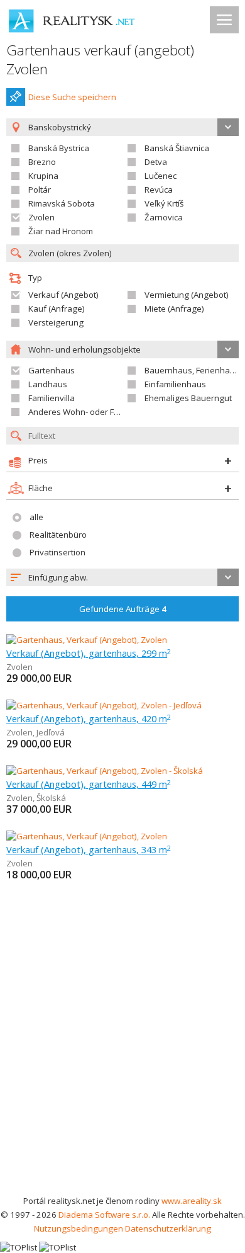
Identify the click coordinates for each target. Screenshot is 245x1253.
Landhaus (47, 384)
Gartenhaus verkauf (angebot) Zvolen (100, 59)
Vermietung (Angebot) (186, 294)
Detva (155, 161)
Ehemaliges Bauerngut (188, 398)
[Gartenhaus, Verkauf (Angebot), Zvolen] (86, 639)
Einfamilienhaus (175, 384)
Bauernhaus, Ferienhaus (191, 370)
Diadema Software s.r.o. (104, 1214)
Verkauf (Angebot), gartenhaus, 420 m (88, 718)
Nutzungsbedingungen (78, 1228)
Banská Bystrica (58, 148)
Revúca (158, 189)
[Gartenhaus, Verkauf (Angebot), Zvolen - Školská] (104, 770)
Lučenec (160, 175)
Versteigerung (56, 322)
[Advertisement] (122, 1065)
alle (36, 517)
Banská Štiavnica (176, 148)
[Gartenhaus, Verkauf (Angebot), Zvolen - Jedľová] (104, 705)
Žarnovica (163, 217)
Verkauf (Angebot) (63, 294)
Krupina (43, 175)
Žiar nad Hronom (60, 231)
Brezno (42, 161)
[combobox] (122, 577)
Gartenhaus (51, 370)
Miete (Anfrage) (174, 308)
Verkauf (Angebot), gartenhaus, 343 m (88, 849)
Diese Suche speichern (72, 97)
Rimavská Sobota (61, 203)
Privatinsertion (57, 552)
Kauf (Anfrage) (56, 308)
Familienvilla (51, 398)
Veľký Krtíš (163, 203)
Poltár (39, 189)
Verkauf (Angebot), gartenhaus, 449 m (88, 784)
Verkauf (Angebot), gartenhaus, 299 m (88, 653)
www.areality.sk (191, 1200)
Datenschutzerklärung (168, 1228)
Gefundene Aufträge (122, 609)
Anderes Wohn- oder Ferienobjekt (93, 411)
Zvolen (41, 217)
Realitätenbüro (58, 534)
